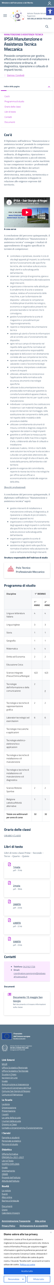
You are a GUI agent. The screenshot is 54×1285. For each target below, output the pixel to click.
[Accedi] (49, 3)
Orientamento (8, 1170)
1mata (16, 867)
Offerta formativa (10, 1154)
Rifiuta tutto (38, 1279)
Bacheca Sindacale (10, 1200)
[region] (27, 1257)
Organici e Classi (9, 1124)
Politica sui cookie (27, 1264)
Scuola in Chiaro (9, 1074)
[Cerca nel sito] (47, 27)
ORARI (5, 1174)
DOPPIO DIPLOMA (10, 1164)
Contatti (8, 117)
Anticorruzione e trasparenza (15, 1084)
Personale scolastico (11, 1141)
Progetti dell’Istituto (11, 1177)
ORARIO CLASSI (12, 835)
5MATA (17, 941)
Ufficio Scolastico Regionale (15, 1067)
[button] (50, 11)
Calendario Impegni (11, 1213)
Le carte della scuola (11, 1117)
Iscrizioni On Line (10, 1077)
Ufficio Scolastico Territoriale (15, 1071)
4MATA (17, 923)
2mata (16, 885)
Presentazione (8, 1111)
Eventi (5, 1194)
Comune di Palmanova (12, 1094)
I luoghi (5, 1114)
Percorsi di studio (10, 1144)
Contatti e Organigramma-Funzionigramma (22, 1128)
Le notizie (6, 1190)
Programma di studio (14, 101)
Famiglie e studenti (11, 1137)
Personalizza (13, 1279)
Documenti (9, 122)
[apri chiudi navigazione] (5, 16)
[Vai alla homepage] (17, 16)
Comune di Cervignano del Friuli (16, 1088)
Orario (5, 1209)
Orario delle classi (12, 106)
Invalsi (5, 1081)
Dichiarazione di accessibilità (34, 1226)
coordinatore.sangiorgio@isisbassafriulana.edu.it (29, 975)
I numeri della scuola (11, 1121)
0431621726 (29, 966)
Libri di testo (10, 111)
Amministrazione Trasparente (16, 1221)
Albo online (7, 1197)
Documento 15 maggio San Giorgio (28, 999)
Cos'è (7, 96)
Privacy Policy (8, 1226)
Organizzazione (9, 1107)
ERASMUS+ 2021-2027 (13, 1157)
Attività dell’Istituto (10, 1181)
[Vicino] (51, 1232)
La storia (6, 1104)
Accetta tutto (27, 1271)
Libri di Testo (8, 1160)
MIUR (4, 1064)
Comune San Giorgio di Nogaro (16, 1091)
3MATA (17, 904)
